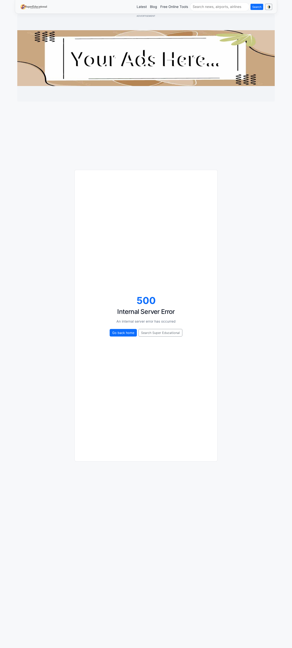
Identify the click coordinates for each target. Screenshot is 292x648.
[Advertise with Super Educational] (146, 58)
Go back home (123, 333)
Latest (142, 7)
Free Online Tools (174, 7)
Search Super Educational (160, 333)
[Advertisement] (146, 132)
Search (256, 7)
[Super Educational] (35, 6)
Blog (153, 7)
